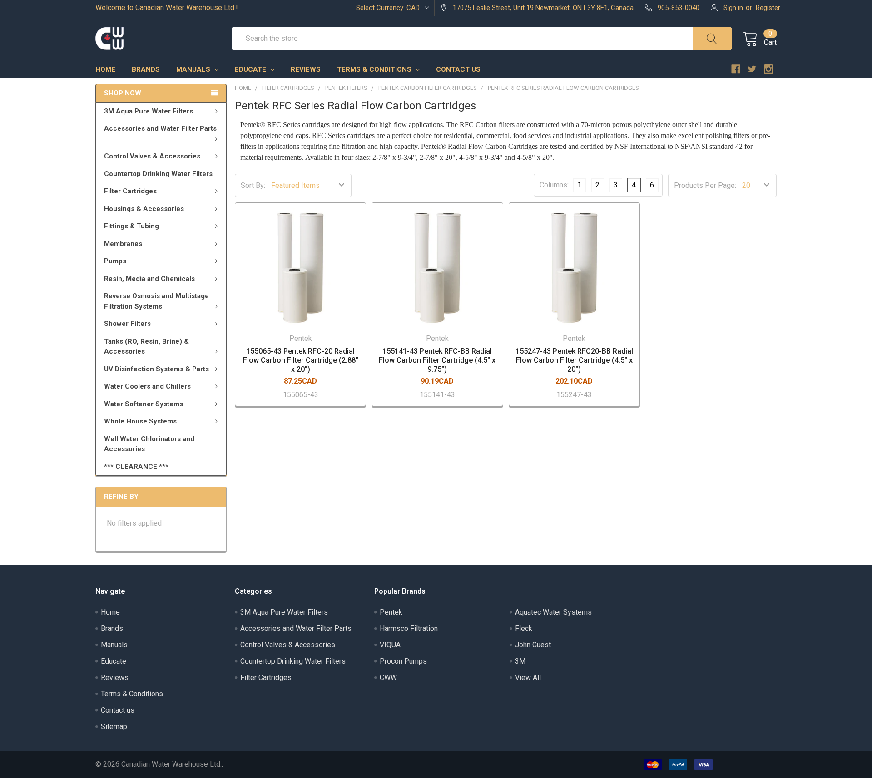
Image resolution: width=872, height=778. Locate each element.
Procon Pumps (403, 661)
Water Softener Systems (143, 404)
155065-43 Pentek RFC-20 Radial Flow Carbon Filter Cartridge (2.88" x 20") (300, 360)
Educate (251, 69)
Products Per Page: (705, 185)
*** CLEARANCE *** (136, 467)
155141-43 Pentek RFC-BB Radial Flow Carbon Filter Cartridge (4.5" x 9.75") (437, 360)
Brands (146, 69)
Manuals (194, 69)
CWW (388, 677)
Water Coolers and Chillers (147, 386)
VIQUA (390, 644)
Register (768, 8)
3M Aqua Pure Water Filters (148, 111)
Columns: (554, 185)
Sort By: (253, 185)
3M (520, 661)
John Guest (533, 644)
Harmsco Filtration (409, 628)
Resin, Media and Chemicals (149, 279)
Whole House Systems (140, 421)
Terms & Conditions (375, 69)
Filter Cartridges (130, 191)
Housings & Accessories (144, 209)
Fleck (523, 628)
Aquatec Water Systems (553, 612)
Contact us (458, 69)
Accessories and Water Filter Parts (160, 128)
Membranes (123, 244)
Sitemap (114, 726)
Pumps (115, 261)
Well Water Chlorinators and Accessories (149, 444)
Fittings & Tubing (131, 226)
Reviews (306, 69)
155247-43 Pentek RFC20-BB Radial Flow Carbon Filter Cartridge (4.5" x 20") (574, 360)
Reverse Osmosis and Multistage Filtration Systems (156, 301)
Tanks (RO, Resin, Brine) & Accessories (146, 346)
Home (105, 69)
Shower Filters (127, 324)
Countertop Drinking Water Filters (158, 174)
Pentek (391, 612)
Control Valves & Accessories (152, 156)
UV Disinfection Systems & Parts (156, 369)
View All (528, 677)
